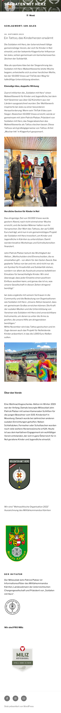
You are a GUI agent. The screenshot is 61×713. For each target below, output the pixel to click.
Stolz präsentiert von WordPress (19, 706)
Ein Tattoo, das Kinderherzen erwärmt (29, 38)
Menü (32, 15)
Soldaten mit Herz (25, 4)
